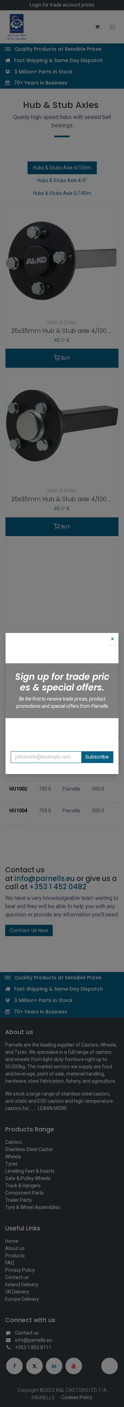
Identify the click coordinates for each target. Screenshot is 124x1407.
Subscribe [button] (97, 756)
